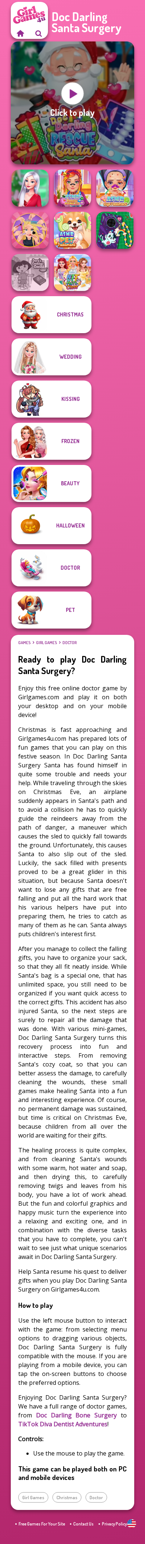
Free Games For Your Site (42, 1524)
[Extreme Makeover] (30, 230)
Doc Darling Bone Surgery (76, 1415)
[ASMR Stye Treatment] (114, 188)
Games (24, 642)
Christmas (67, 1497)
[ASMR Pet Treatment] (72, 230)
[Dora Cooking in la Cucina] (30, 272)
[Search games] (38, 33)
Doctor (69, 642)
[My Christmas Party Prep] (30, 188)
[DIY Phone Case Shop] (114, 230)
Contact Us (83, 1524)
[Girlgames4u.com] (20, 33)
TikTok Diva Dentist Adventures (62, 1424)
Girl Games (46, 642)
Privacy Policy (114, 1524)
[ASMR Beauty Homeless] (72, 188)
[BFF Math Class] (72, 272)
